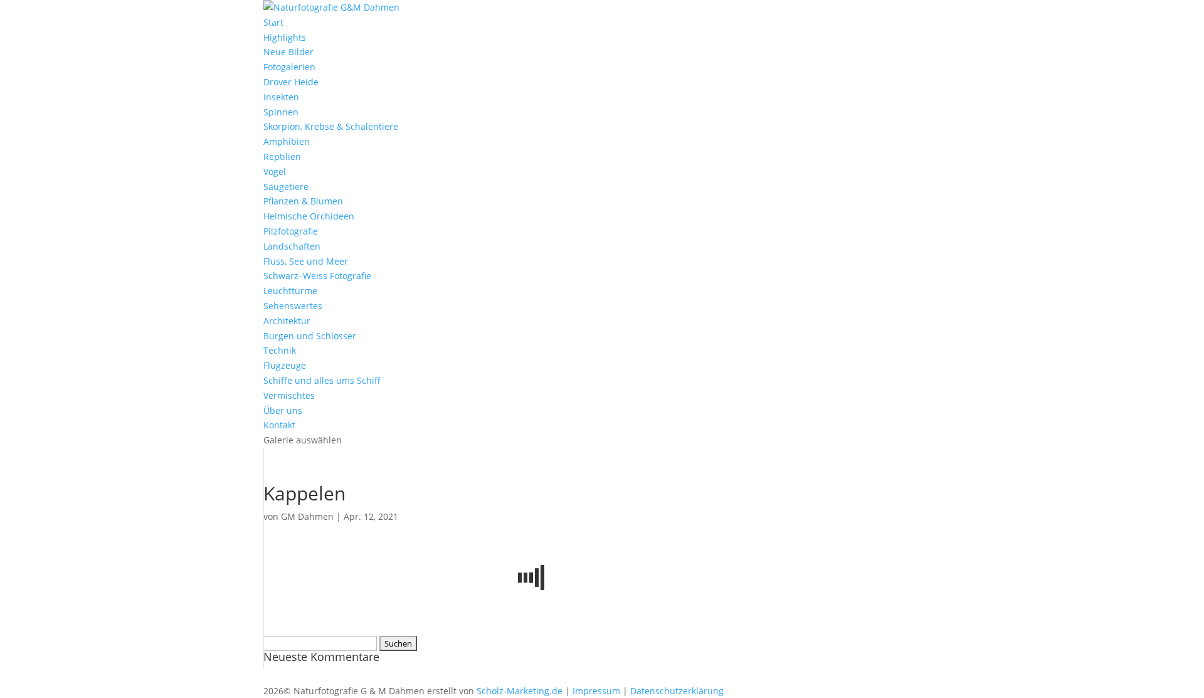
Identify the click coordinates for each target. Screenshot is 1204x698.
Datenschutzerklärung (677, 691)
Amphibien (286, 141)
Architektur (286, 321)
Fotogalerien (289, 67)
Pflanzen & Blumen (303, 201)
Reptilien (282, 156)
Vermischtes (289, 395)
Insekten (281, 97)
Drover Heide (291, 82)
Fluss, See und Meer (305, 261)
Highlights (284, 37)
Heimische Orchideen (308, 216)
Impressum (596, 691)
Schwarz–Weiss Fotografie (317, 276)
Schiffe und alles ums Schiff (322, 380)
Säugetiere (286, 187)
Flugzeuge (284, 365)
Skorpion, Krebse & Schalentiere (330, 126)
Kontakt (279, 425)
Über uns (282, 410)
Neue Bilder (288, 52)
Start (273, 22)
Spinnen (280, 112)
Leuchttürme (290, 291)
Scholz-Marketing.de (519, 691)
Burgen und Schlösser (309, 336)
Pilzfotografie (290, 231)
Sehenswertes (292, 306)
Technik (279, 350)
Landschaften (291, 246)
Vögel (274, 171)
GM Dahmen (307, 516)
